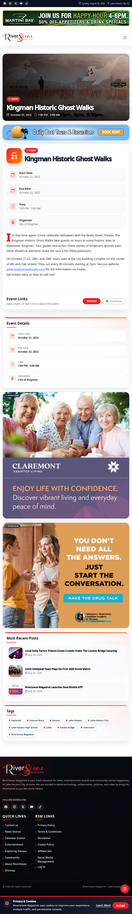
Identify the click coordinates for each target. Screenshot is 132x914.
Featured (16, 688)
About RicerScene (15, 832)
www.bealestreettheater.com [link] (25, 269)
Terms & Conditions (50, 800)
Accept (120, 905)
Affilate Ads (45, 819)
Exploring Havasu (16, 819)
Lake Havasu (75, 688)
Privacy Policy (46, 793)
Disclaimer (44, 806)
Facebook (115, 301)
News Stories (13, 800)
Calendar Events (15, 806)
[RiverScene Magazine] (18, 37)
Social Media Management (46, 827)
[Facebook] (5, 3)
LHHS (49, 695)
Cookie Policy (46, 812)
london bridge (67, 695)
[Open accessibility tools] (124, 888)
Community (12, 825)
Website (92, 301)
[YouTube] (21, 3)
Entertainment (14, 812)
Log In (41, 835)
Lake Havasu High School (24, 695)
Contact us (11, 793)
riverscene (88, 695)
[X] (16, 3)
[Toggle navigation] (124, 37)
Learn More (103, 905)
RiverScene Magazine (22, 702)
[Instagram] (10, 3)
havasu (56, 688)
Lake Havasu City (99, 688)
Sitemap (10, 838)
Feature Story (36, 688)
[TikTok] (26, 3)
